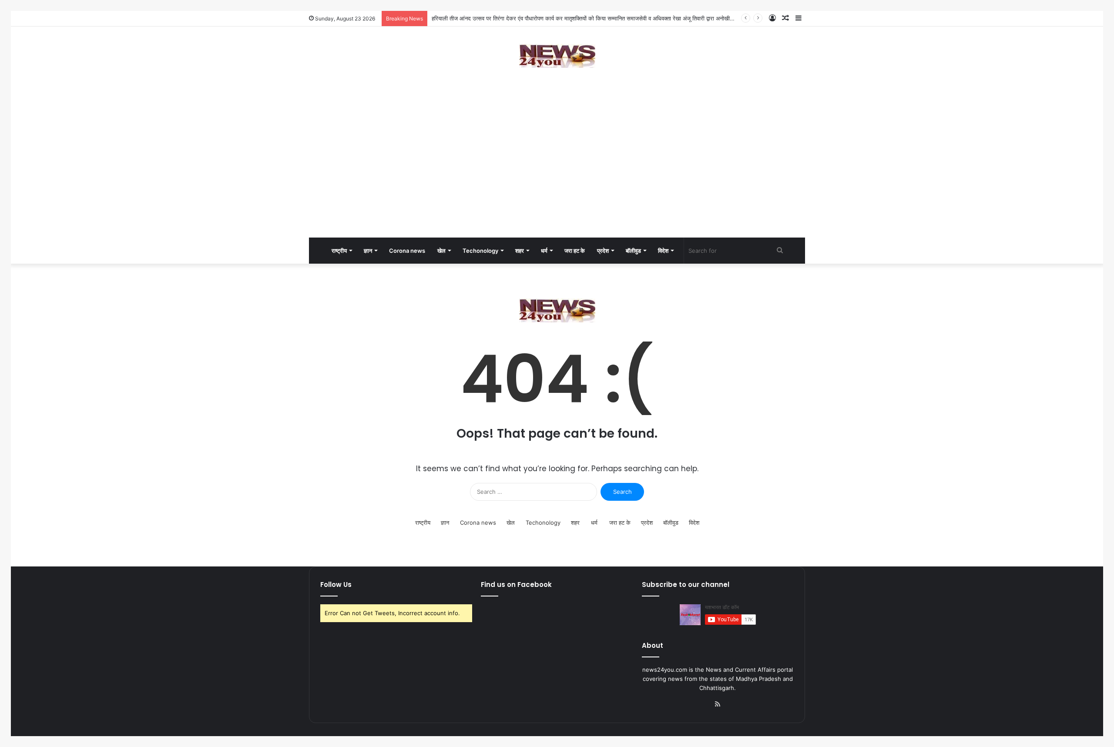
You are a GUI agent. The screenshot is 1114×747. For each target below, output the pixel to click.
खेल (441, 250)
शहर (519, 250)
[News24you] (557, 56)
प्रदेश (603, 250)
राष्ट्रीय (339, 250)
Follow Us (336, 584)
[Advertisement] (557, 168)
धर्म (544, 250)
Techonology (480, 250)
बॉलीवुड (633, 250)
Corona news (407, 250)
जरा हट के (574, 250)
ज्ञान (368, 250)
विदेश (663, 250)
